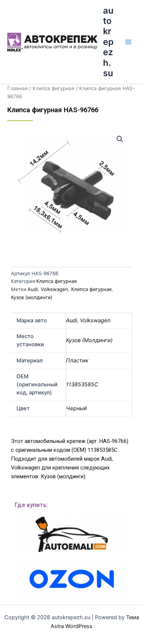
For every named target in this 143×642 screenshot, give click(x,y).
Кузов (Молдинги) (89, 340)
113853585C (82, 384)
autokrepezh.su (108, 42)
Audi (32, 289)
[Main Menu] (128, 42)
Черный (76, 408)
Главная (17, 88)
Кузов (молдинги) (31, 297)
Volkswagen (54, 289)
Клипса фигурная (53, 88)
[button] (119, 139)
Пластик (77, 360)
